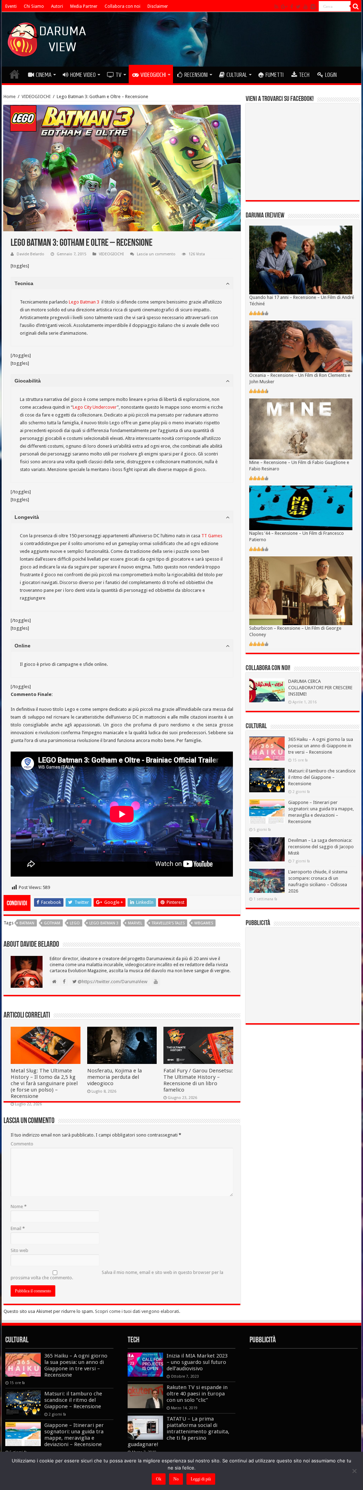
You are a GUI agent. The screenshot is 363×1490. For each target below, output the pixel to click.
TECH (304, 75)
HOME (14, 74)
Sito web (19, 1250)
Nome (19, 1206)
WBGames (203, 923)
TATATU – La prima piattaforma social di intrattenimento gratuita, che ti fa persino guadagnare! (178, 1431)
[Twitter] (298, 6)
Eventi (11, 6)
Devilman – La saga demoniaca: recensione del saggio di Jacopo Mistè (321, 847)
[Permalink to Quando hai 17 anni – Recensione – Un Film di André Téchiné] (300, 259)
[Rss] (276, 6)
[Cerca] (356, 6)
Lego (75, 923)
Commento (22, 1143)
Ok (158, 1479)
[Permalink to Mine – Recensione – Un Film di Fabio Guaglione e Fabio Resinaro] (300, 428)
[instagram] (313, 6)
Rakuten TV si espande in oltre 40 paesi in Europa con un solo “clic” (197, 1393)
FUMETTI (275, 75)
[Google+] (284, 6)
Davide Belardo (30, 254)
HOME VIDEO (83, 75)
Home (10, 96)
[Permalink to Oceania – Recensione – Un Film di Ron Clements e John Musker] (300, 346)
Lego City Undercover (95, 407)
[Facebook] (292, 6)
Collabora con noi (122, 6)
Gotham (52, 923)
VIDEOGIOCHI (153, 75)
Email (18, 1228)
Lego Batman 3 (84, 302)
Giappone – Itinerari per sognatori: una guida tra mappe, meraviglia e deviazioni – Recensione (74, 1434)
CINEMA (43, 75)
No (176, 1479)
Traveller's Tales (168, 923)
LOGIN (331, 75)
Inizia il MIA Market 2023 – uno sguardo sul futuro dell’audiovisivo (197, 1362)
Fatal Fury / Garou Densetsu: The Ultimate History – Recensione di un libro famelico (198, 1080)
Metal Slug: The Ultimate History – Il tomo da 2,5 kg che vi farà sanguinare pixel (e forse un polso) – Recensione (44, 1083)
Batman (26, 923)
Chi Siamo (34, 6)
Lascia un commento (156, 254)
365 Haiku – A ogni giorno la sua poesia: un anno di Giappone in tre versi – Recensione (320, 746)
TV (119, 75)
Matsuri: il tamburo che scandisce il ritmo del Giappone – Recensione (322, 777)
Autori (57, 6)
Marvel (135, 923)
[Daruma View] (47, 37)
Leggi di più (201, 1479)
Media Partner (83, 6)
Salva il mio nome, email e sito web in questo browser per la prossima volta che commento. (117, 1275)
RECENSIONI (196, 75)
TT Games (211, 535)
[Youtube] (305, 6)
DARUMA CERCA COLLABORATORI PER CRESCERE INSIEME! (320, 688)
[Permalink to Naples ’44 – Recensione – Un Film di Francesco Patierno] (300, 507)
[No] (354, 1470)
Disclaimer (157, 6)
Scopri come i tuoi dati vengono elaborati (137, 1311)
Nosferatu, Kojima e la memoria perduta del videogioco (114, 1077)
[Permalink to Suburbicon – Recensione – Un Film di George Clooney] (300, 590)
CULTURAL (237, 75)
